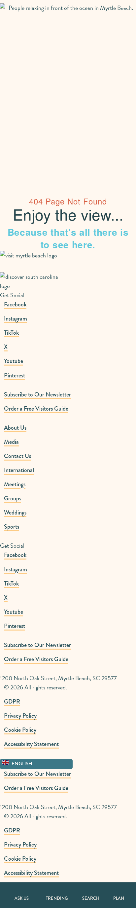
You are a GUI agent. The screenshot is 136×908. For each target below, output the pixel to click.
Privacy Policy (20, 715)
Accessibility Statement (31, 744)
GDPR (12, 701)
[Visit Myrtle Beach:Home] (28, 18)
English (21, 763)
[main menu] (125, 10)
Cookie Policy (20, 730)
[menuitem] (70, 394)
